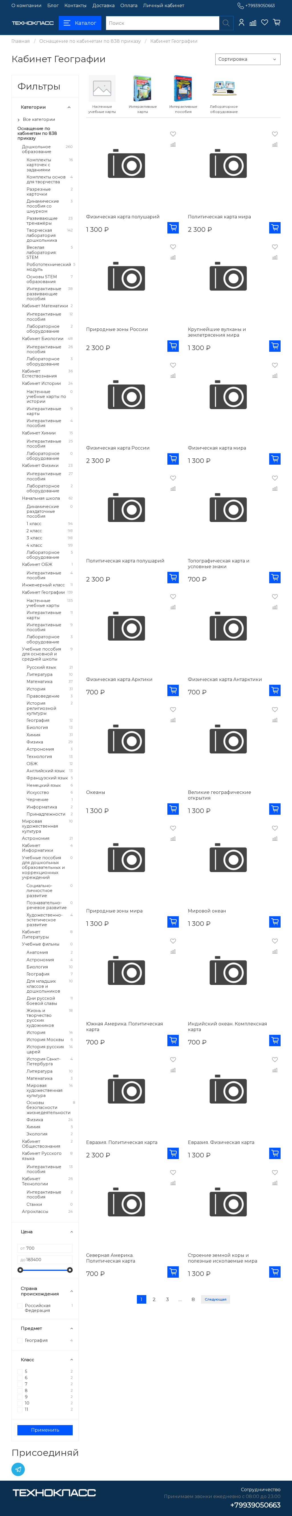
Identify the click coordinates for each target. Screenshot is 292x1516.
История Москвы (45, 1039)
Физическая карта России (118, 448)
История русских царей (45, 1049)
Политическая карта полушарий (125, 561)
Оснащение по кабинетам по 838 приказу (90, 41)
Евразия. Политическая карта (121, 1142)
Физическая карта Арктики (119, 679)
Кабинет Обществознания (41, 1144)
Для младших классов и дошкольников (43, 986)
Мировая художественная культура (40, 826)
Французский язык (47, 778)
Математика (39, 681)
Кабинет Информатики (37, 848)
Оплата (128, 5)
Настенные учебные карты (43, 603)
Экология (37, 1134)
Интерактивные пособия (44, 317)
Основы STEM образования (42, 279)
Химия (33, 735)
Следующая (215, 1299)
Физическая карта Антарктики (225, 679)
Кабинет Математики (45, 306)
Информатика (42, 807)
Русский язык (41, 667)
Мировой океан (207, 911)
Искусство (38, 792)
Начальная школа (41, 498)
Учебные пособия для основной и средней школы (41, 654)
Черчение (37, 799)
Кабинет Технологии (35, 1181)
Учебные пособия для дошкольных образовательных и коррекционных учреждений (43, 867)
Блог (53, 5)
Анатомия (37, 952)
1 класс (34, 523)
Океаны (95, 792)
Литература (39, 674)
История (36, 689)
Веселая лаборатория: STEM (41, 252)
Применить (45, 1430)
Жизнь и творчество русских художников (40, 1018)
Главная (20, 41)
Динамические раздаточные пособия (43, 511)
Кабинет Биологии (42, 338)
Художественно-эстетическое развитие (45, 920)
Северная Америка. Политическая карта (110, 1258)
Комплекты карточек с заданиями (39, 165)
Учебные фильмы (40, 944)
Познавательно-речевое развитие (47, 905)
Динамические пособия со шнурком (43, 206)
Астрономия (40, 749)
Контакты (75, 5)
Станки (34, 1204)
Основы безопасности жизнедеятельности (48, 1107)
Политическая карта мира (219, 217)
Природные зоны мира (114, 911)
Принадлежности (46, 814)
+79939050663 (260, 5)
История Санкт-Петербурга (44, 1061)
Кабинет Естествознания (39, 374)
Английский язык (46, 771)
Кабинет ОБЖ (37, 564)
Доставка (103, 5)
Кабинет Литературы (35, 934)
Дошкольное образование (36, 149)
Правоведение (43, 696)
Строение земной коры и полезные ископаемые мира (222, 1258)
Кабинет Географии (43, 592)
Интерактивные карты (44, 411)
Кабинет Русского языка (42, 1156)
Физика (35, 742)
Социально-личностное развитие (39, 890)
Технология (39, 756)
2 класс (34, 531)
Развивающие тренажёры (42, 221)
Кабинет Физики (40, 465)
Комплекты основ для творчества (46, 179)
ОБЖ (32, 763)
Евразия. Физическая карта (221, 1142)
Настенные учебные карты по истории (46, 396)
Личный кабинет (163, 5)
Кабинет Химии (39, 433)
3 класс (34, 538)
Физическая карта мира (217, 448)
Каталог (85, 23)
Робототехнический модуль (49, 267)
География (38, 720)
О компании (26, 5)
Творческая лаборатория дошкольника (42, 235)
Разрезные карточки (39, 192)
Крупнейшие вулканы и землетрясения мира (217, 332)
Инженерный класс (43, 585)
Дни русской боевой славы (42, 1001)
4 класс (34, 545)
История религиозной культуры (41, 708)
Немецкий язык (44, 785)
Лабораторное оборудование (43, 329)
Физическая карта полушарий (123, 217)
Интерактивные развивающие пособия (44, 293)
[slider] (20, 1270)
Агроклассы (35, 1211)
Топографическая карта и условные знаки (219, 563)
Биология (37, 727)
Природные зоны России (117, 329)
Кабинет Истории (41, 383)
